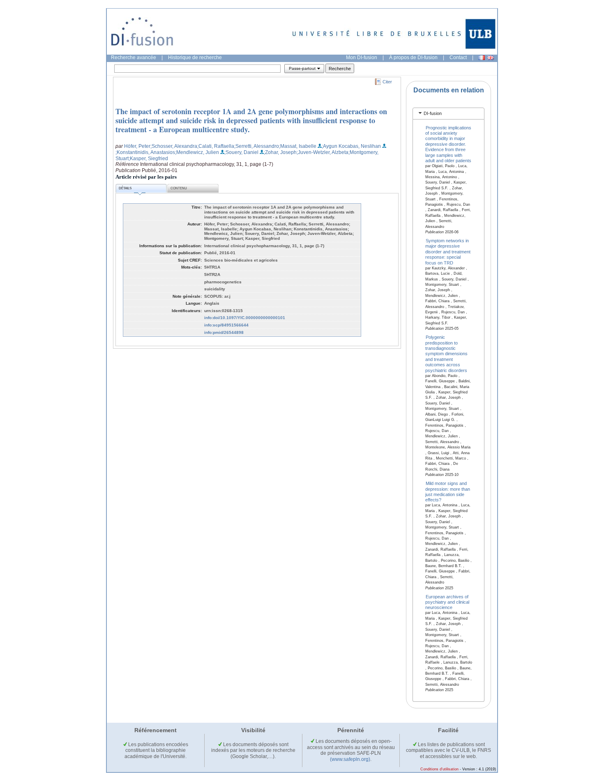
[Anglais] (490, 58)
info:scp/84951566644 (226, 325)
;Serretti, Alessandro (256, 146)
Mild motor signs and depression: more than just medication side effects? (447, 491)
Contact (458, 57)
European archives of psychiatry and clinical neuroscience (447, 602)
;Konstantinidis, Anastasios (145, 152)
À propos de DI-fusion (413, 57)
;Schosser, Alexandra (173, 146)
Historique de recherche (195, 57)
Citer (387, 81)
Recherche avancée (133, 57)
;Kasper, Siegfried (148, 158)
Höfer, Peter (137, 146)
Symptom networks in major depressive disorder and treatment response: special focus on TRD (447, 251)
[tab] (448, 113)
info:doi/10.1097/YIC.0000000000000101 (244, 317)
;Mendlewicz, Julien (197, 152)
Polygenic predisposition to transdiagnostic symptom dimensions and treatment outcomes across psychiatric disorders (446, 354)
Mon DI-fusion (361, 57)
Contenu (179, 188)
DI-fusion (433, 113)
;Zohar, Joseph (280, 152)
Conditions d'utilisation (439, 769)
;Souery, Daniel (241, 152)
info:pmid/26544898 (224, 332)
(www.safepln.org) (350, 759)
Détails (125, 188)
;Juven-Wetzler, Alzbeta (322, 152)
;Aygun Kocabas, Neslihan (351, 146)
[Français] (481, 58)
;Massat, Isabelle (297, 146)
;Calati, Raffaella (215, 146)
